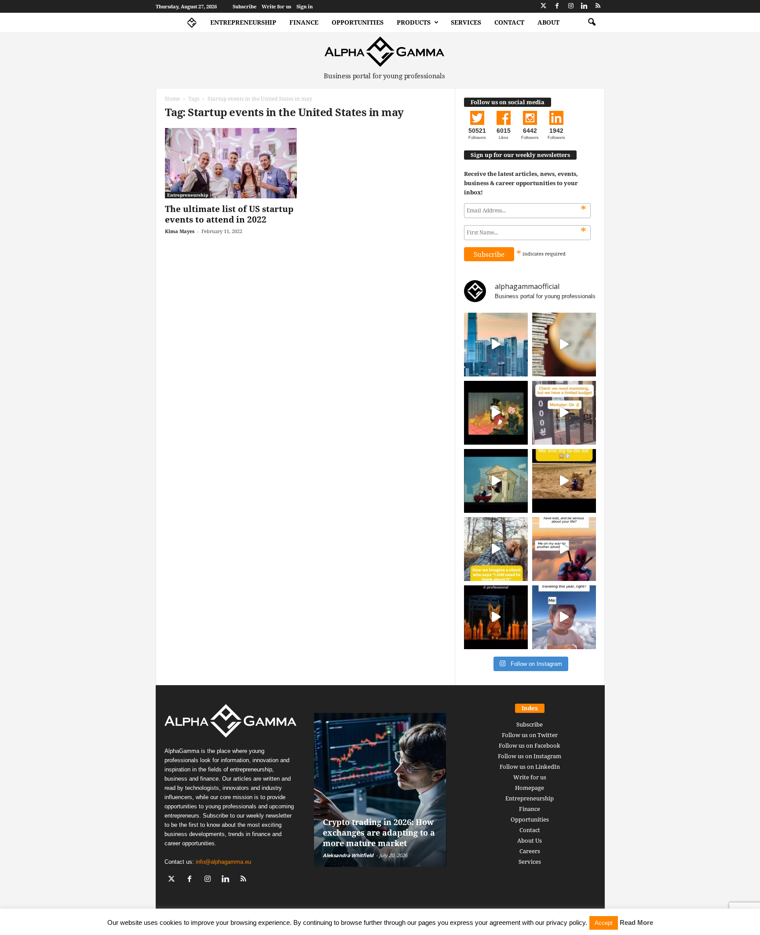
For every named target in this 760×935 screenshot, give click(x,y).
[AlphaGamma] (384, 52)
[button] (591, 22)
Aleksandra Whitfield (348, 855)
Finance (303, 22)
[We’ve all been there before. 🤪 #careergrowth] (496, 549)
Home (172, 98)
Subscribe (244, 6)
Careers (529, 851)
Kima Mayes (179, 231)
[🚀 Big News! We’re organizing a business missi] (496, 344)
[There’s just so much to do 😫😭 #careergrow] (564, 481)
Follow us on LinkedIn (530, 767)
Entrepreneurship (243, 22)
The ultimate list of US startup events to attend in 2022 (229, 214)
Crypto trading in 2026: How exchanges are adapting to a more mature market (379, 832)
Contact (509, 22)
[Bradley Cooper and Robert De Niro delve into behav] (564, 344)
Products (414, 22)
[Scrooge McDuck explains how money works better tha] (496, 413)
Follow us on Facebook (529, 745)
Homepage (529, 788)
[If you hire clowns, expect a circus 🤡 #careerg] (564, 413)
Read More (636, 922)
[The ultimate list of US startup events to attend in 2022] (231, 163)
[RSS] (598, 6)
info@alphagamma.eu (223, 861)
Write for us (276, 6)
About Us (529, 840)
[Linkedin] (584, 6)
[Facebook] (557, 6)
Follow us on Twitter (530, 735)
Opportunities (358, 22)
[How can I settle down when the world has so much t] (564, 549)
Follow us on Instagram (529, 756)
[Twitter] (543, 6)
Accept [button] (604, 923)
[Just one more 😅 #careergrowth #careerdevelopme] (564, 617)
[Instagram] (571, 6)
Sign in (304, 6)
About (548, 22)
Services (466, 22)
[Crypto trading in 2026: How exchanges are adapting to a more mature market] (380, 790)
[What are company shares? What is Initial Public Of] (496, 481)
